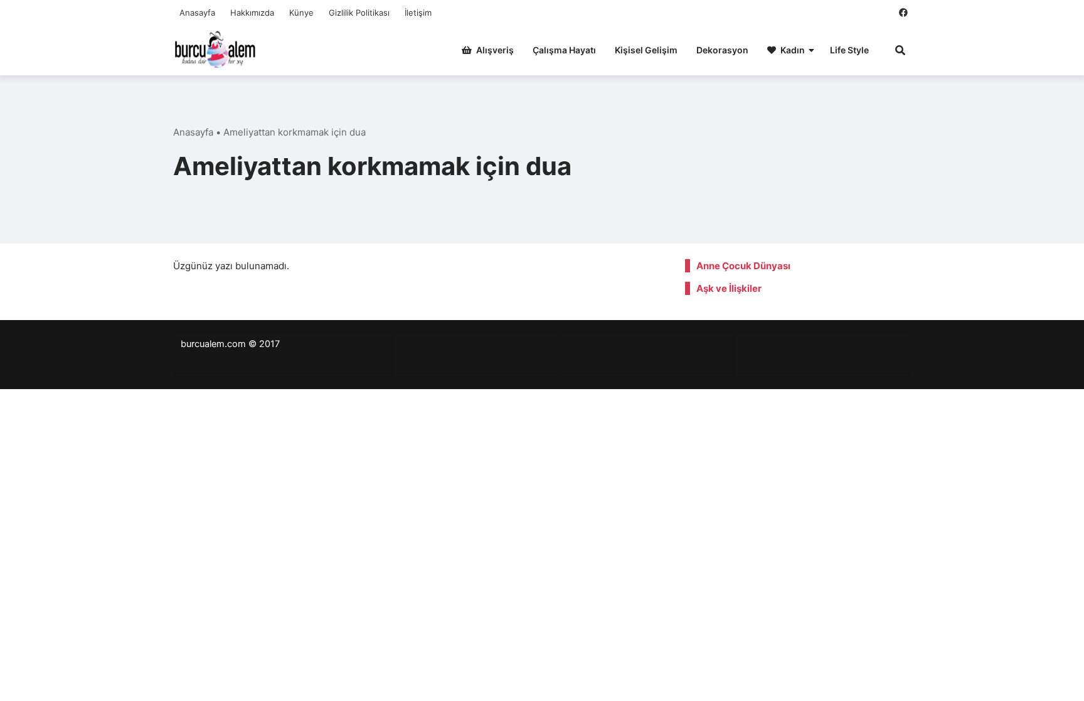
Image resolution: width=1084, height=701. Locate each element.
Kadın (792, 50)
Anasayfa (197, 13)
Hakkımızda (252, 13)
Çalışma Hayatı (564, 50)
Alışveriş (495, 50)
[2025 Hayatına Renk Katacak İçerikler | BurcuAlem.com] (215, 48)
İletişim (418, 13)
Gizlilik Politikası (359, 13)
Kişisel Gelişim (646, 50)
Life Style (849, 50)
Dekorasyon (722, 50)
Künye (301, 13)
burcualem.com (213, 344)
